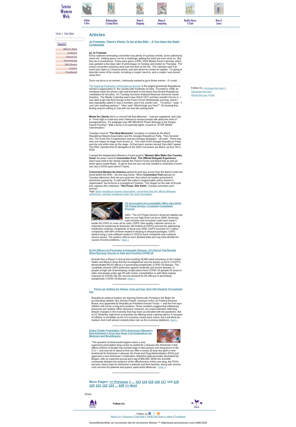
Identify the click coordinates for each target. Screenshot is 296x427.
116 (157, 381)
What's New (70, 49)
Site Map (69, 33)
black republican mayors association (115, 191)
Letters (73, 68)
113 (138, 381)
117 (163, 381)
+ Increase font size (213, 88)
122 (105, 385)
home (92, 406)
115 (151, 381)
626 (121, 385)
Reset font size (199, 95)
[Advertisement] (68, 120)
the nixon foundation (141, 194)
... (133, 381)
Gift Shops (71, 64)
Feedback (71, 72)
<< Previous (119, 381)
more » (125, 240)
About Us (71, 57)
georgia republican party (116, 194)
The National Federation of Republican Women (115, 86)
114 (144, 381)
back (196, 406)
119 (176, 381)
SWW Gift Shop (155, 416)
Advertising (70, 60)
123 (111, 385)
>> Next (131, 385)
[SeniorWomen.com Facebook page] (149, 414)
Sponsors (128, 416)
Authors (72, 53)
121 (98, 385)
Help (58, 33)
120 (92, 385)
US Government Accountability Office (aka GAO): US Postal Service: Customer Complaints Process (153, 206)
